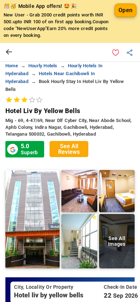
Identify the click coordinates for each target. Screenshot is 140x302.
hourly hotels (42, 65)
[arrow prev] (9, 52)
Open (125, 10)
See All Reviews (69, 149)
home (11, 65)
